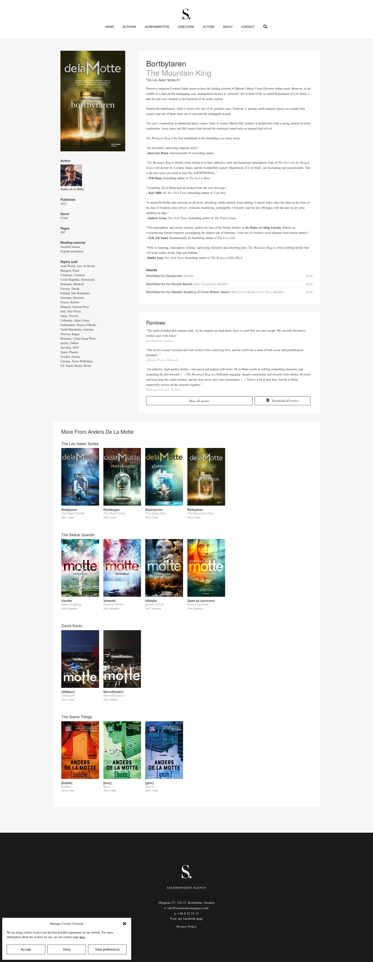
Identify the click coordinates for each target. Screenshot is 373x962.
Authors (129, 27)
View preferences (107, 949)
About (228, 27)
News (110, 27)
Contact (247, 27)
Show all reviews (199, 401)
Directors (186, 27)
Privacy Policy (187, 926)
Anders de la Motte (72, 189)
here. (83, 937)
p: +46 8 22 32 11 (186, 913)
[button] (124, 923)
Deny (67, 949)
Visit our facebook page (186, 918)
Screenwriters (157, 27)
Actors (208, 27)
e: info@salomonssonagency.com (186, 908)
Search (265, 26)
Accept (26, 949)
